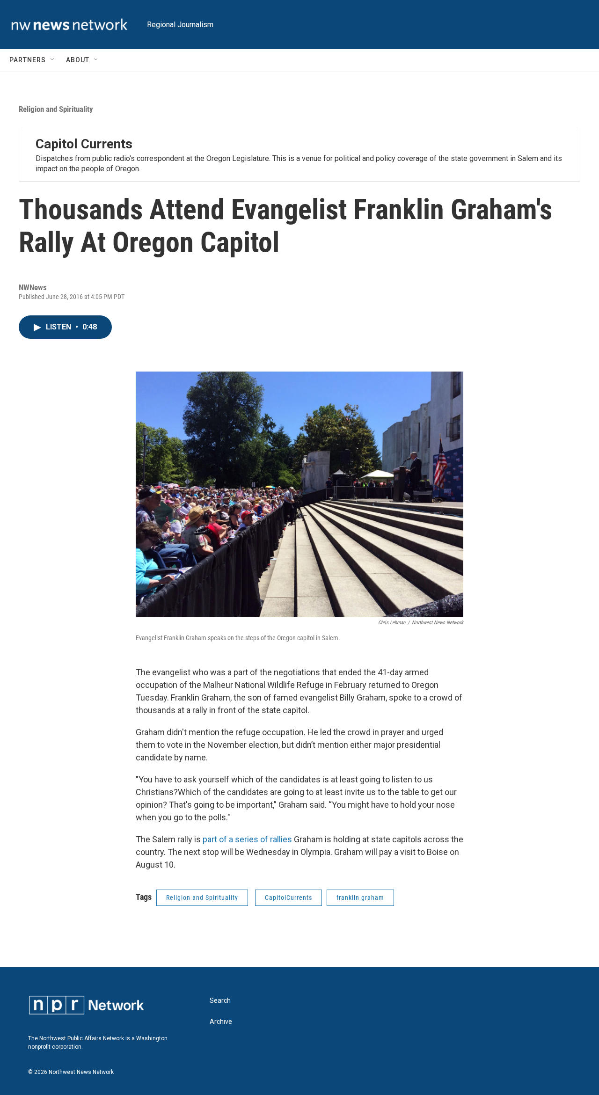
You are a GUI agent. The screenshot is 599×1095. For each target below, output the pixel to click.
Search (220, 1000)
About (77, 60)
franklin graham (360, 897)
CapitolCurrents (288, 897)
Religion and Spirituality (56, 109)
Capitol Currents (84, 144)
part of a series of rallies (247, 839)
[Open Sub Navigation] (53, 60)
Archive (221, 1021)
